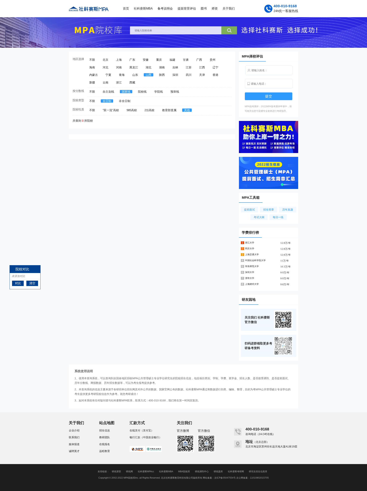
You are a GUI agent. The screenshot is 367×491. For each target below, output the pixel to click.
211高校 (149, 110)
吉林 (175, 67)
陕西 (162, 74)
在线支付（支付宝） (142, 430)
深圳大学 (249, 272)
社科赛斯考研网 (236, 471)
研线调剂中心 (202, 471)
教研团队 (104, 437)
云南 (105, 82)
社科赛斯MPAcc (146, 471)
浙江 (119, 82)
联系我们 (74, 437)
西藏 (132, 82)
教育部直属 (169, 110)
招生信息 (104, 430)
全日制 (107, 101)
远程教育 (104, 451)
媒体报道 (74, 444)
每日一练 (278, 217)
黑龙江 (133, 67)
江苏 (189, 67)
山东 (135, 74)
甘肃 (186, 59)
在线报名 (104, 444)
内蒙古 (93, 74)
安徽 (146, 59)
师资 (215, 8)
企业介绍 (74, 430)
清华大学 (249, 278)
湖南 (162, 67)
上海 (119, 59)
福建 (172, 59)
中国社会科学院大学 (255, 260)
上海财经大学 (252, 284)
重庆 (159, 59)
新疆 (92, 82)
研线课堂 (116, 471)
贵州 (212, 59)
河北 (105, 67)
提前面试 (249, 209)
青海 (122, 74)
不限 (92, 59)
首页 (126, 8)
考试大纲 (259, 217)
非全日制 (124, 101)
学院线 (158, 91)
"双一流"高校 (111, 110)
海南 (92, 67)
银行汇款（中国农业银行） (146, 437)
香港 (215, 74)
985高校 (132, 110)
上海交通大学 (252, 254)
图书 (204, 8)
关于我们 (228, 8)
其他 (187, 110)
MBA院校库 (184, 471)
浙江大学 (249, 242)
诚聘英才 (74, 451)
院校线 (142, 91)
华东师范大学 (252, 266)
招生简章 (268, 209)
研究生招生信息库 (258, 471)
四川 (189, 74)
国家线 (126, 91)
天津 (202, 74)
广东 (132, 59)
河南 (119, 67)
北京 (105, 59)
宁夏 (108, 74)
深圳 (175, 74)
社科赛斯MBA (143, 8)
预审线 (175, 91)
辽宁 (215, 67)
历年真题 (287, 209)
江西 (202, 67)
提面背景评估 (187, 8)
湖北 (148, 67)
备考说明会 (165, 8)
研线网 (129, 471)
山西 (148, 74)
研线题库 (218, 471)
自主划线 (108, 91)
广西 (199, 59)
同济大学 (249, 248)
